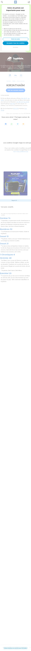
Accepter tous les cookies (15, 43)
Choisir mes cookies (15, 39)
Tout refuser (15, 47)
